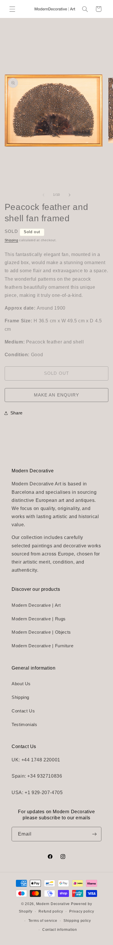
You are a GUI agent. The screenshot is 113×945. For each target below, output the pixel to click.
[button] (12, 9)
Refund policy (51, 911)
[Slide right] (69, 195)
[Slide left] (43, 195)
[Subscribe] (94, 834)
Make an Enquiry (56, 395)
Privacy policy (81, 911)
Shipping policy (77, 920)
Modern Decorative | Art (36, 605)
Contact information (59, 929)
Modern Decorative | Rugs (39, 619)
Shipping (11, 240)
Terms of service (42, 920)
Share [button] (16, 413)
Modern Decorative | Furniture (42, 646)
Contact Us (23, 711)
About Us (21, 683)
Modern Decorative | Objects (41, 632)
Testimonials (24, 724)
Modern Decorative (53, 904)
